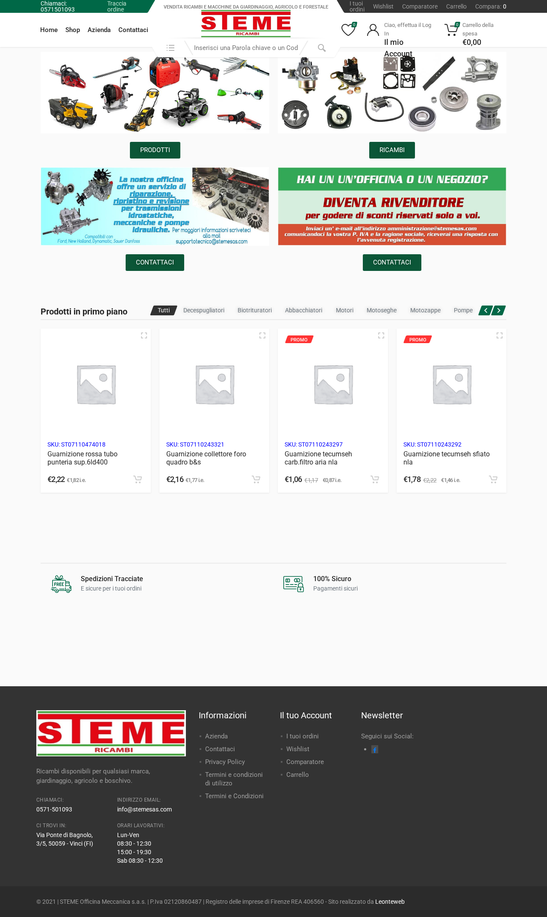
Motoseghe (382, 310)
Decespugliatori (203, 310)
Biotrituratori (255, 310)
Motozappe (425, 310)
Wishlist (383, 6)
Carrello (456, 6)
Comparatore (420, 6)
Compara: (490, 6)
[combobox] (246, 48)
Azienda (99, 30)
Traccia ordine (116, 6)
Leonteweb (390, 901)
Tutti (164, 310)
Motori (344, 310)
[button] (137, 479)
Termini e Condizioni (234, 796)
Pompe (463, 310)
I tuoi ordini (357, 6)
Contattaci (133, 30)
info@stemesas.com (144, 809)
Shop (72, 30)
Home (49, 30)
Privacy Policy (225, 762)
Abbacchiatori (303, 310)
